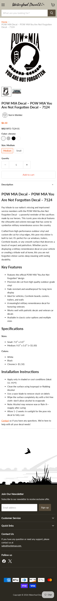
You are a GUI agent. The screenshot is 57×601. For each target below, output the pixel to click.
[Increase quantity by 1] (27, 165)
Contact (5, 420)
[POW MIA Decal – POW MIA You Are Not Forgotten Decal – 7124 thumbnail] (16, 91)
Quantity (5, 158)
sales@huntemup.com (11, 546)
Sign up (45, 507)
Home (4, 22)
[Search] (52, 13)
